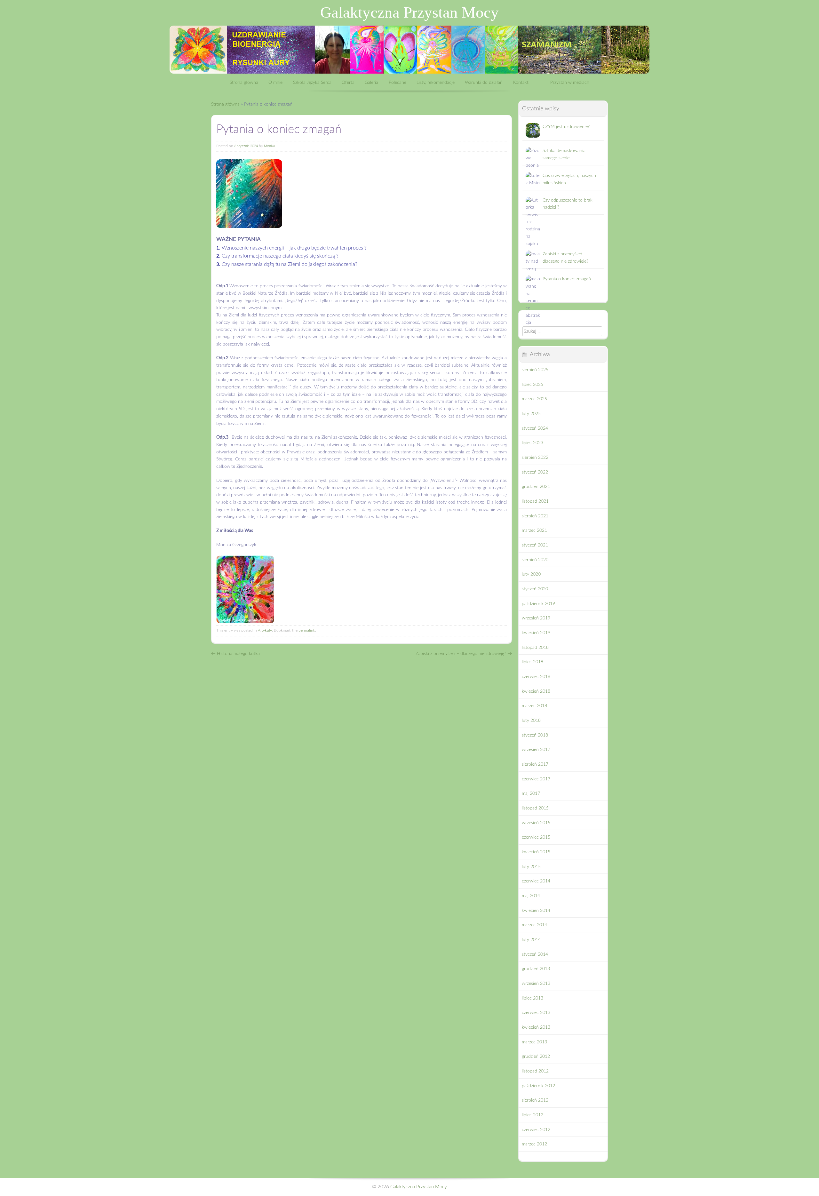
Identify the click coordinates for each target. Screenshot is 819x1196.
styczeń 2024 (535, 428)
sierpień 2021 (535, 516)
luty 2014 (531, 939)
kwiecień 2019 (536, 633)
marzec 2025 (534, 399)
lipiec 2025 (532, 384)
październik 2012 (538, 1086)
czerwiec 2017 (536, 779)
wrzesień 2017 (536, 749)
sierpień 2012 (535, 1100)
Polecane (397, 82)
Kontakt (521, 82)
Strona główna (244, 82)
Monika (269, 146)
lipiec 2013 (532, 998)
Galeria (371, 82)
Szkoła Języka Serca (312, 82)
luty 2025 (531, 413)
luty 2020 (531, 574)
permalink (306, 630)
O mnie (275, 82)
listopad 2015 (535, 808)
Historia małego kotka (235, 653)
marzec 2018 (534, 706)
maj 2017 (531, 793)
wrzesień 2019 (536, 618)
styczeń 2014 (535, 954)
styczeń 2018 (535, 735)
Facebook (539, 82)
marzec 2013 (534, 1042)
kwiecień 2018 (536, 691)
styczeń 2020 (535, 589)
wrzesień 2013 (536, 983)
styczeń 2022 (535, 472)
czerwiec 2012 (536, 1130)
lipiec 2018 (532, 662)
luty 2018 (531, 720)
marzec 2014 (534, 925)
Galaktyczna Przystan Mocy (409, 12)
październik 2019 (538, 604)
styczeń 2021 (535, 545)
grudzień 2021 (536, 486)
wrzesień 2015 (536, 823)
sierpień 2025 (535, 370)
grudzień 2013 (536, 969)
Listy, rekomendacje (436, 82)
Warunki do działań (484, 82)
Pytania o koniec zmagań (567, 279)
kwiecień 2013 (536, 1027)
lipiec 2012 (532, 1115)
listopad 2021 (535, 501)
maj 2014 (531, 896)
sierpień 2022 (535, 457)
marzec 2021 (534, 530)
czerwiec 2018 (536, 676)
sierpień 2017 (535, 764)
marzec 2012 (534, 1144)
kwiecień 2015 (536, 852)
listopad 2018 (535, 647)
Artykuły (265, 630)
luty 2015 (531, 867)
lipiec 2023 (532, 443)
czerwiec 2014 (536, 881)
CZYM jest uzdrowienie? (566, 126)
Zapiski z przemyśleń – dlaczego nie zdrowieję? (464, 653)
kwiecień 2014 (536, 910)
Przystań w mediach (569, 82)
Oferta (348, 82)
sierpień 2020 (535, 560)
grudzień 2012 (536, 1056)
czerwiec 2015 (536, 837)
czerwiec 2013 (536, 1012)
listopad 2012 (535, 1071)
